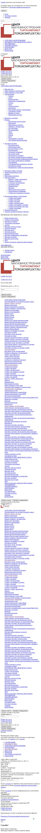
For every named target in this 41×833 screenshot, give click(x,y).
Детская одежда (13, 106)
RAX (10, 137)
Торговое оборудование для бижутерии (17, 426)
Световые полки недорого (13, 346)
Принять (4, 10)
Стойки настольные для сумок (18, 206)
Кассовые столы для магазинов (15, 351)
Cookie (3, 2)
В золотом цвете (13, 145)
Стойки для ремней (14, 208)
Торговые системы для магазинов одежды (18, 409)
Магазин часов (9, 230)
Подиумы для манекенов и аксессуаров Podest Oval (21, 397)
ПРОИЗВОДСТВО (11, 744)
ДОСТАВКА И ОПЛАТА (13, 754)
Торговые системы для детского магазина (18, 444)
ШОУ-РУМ (8, 49)
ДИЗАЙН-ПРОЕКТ (11, 45)
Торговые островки (11, 221)
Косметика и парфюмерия (16, 101)
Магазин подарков (11, 237)
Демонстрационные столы (13, 172)
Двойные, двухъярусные (16, 126)
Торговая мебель (10, 177)
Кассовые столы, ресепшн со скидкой (17, 343)
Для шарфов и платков (15, 138)
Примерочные (13, 186)
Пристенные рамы (14, 147)
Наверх (3, 819)
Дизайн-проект (9, 250)
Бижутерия (12, 108)
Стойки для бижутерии (16, 203)
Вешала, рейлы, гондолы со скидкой (16, 339)
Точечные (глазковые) (15, 152)
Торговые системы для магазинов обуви (18, 413)
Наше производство (11, 218)
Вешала (7, 120)
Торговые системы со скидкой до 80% (17, 348)
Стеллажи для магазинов (16, 183)
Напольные (12, 123)
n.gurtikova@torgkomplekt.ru (10, 799)
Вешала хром (9, 313)
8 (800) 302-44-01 (6, 71)
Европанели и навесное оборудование (20, 167)
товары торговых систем (13, 454)
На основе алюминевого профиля (19, 160)
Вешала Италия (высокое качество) (16, 322)
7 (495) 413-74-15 (6, 73)
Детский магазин (10, 232)
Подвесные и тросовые (15, 155)
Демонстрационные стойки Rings (15, 392)
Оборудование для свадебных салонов (17, 445)
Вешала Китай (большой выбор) (15, 324)
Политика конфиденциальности (18, 816)
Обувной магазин (10, 228)
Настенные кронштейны (13, 396)
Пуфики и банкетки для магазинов (16, 353)
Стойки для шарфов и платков (18, 205)
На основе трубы (13, 154)
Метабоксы (8, 423)
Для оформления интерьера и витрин (20, 164)
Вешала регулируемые (12, 310)
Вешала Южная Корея (12, 329)
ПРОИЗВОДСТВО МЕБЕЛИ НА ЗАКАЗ (18, 42)
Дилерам (7, 17)
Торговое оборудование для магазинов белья (19, 438)
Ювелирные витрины (12, 176)
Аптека (10, 103)
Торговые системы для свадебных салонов (18, 447)
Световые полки (13, 184)
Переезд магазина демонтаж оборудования (18, 242)
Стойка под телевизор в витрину (19, 193)
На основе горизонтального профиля (20, 157)
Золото (10, 133)
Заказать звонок (6, 78)
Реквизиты (4, 816)
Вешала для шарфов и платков (14, 331)
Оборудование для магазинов (14, 406)
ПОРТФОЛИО (9, 47)
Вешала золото (9, 315)
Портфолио (8, 252)
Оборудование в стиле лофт (14, 92)
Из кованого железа (14, 166)
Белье (10, 104)
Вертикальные (13, 150)
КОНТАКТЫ (9, 50)
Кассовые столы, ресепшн (13, 334)
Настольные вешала (11, 365)
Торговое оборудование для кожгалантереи (19, 430)
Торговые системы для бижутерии (16, 428)
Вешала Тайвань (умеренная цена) (16, 327)
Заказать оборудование (8, 80)
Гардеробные (12, 162)
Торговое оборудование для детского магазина (20, 442)
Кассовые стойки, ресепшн (13, 171)
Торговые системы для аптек (14, 425)
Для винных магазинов (12, 223)
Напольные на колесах (15, 125)
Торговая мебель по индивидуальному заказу (19, 301)
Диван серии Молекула (12, 354)
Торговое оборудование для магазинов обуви (19, 411)
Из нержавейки (13, 130)
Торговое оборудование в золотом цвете (18, 387)
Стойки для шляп (14, 201)
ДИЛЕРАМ (8, 752)
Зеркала (7, 174)
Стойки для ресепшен (12, 220)
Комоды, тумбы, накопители (17, 179)
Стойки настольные (14, 198)
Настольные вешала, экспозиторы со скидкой (19, 344)
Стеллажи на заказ (11, 455)
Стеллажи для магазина (12, 358)
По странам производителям (17, 140)
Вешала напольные (11, 305)
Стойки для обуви (14, 199)
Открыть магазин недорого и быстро (17, 211)
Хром (10, 132)
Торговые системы (11, 143)
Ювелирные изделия (15, 115)
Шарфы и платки (14, 113)
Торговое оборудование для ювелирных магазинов (21, 449)
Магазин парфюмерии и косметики (16, 235)
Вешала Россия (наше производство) (16, 325)
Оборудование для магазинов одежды (17, 408)
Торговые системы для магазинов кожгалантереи (21, 432)
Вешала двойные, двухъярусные (15, 308)
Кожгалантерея (13, 99)
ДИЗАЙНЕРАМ (10, 44)
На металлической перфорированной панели (23, 159)
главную (12, 739)
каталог (22, 739)
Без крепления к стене (15, 149)
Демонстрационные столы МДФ (15, 394)
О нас (6, 14)
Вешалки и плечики (11, 118)
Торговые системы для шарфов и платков (18, 437)
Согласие (8, 783)
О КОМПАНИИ (10, 491)
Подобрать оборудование (20, 500)
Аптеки (7, 225)
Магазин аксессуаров (11, 238)
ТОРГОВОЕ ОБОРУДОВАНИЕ (15, 40)
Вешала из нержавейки (12, 312)
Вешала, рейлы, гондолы (13, 303)
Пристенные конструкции (16, 121)
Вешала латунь (9, 317)
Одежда (10, 96)
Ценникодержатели (11, 210)
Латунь (10, 135)
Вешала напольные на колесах (14, 307)
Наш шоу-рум (9, 89)
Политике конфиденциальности (19, 7)
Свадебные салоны (14, 111)
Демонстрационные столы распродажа (17, 341)
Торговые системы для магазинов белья (17, 440)
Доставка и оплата (11, 16)
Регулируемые (13, 128)
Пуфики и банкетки (14, 181)
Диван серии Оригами (12, 356)
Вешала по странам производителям (16, 320)
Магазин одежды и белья (13, 226)
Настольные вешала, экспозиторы (19, 110)
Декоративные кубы (11, 390)
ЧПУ (6, 240)
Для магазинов (9, 94)
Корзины (11, 188)
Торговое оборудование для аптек (16, 421)
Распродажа (8, 404)
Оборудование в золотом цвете (15, 91)
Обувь (10, 98)
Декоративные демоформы (17, 191)
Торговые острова (10, 336)
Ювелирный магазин (11, 233)
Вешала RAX (9, 319)
